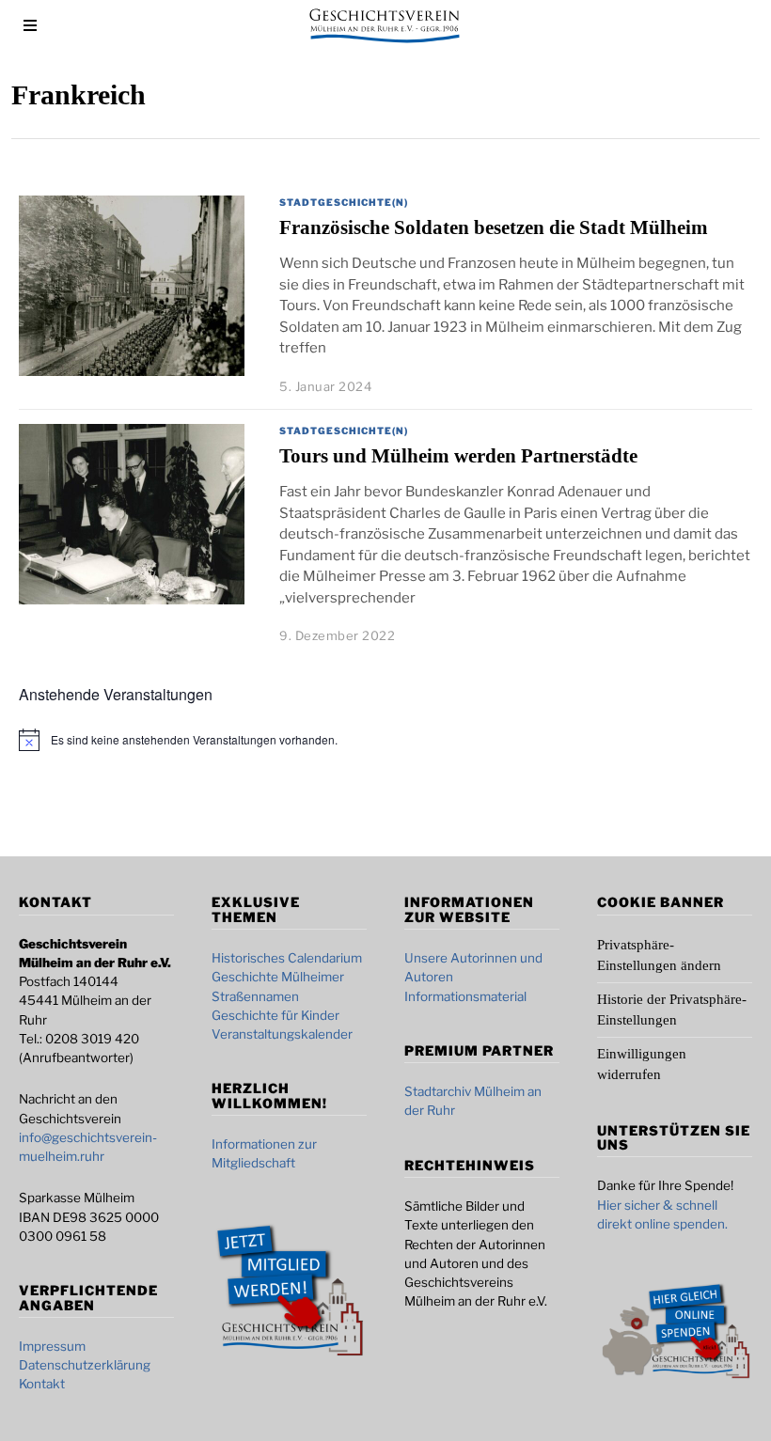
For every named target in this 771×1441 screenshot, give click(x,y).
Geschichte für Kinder (275, 1015)
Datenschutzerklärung (84, 1364)
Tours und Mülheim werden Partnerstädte (458, 456)
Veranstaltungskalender (282, 1034)
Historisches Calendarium (287, 957)
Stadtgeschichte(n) (343, 202)
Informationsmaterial (465, 996)
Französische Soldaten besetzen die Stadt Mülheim (493, 227)
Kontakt (42, 1383)
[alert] (194, 740)
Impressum (52, 1346)
